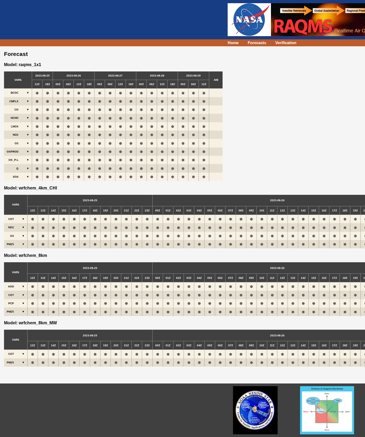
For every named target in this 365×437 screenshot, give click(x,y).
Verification (285, 42)
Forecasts (257, 42)
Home (233, 42)
